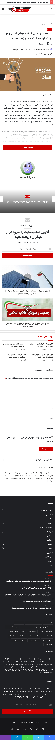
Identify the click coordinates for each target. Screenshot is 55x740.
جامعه (50, 519)
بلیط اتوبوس (21, 473)
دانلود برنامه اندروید (37, 478)
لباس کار (31, 659)
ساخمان (49, 536)
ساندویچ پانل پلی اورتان (12, 476)
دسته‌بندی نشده (46, 527)
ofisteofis (24, 659)
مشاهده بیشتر (28, 147)
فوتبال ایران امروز (46, 636)
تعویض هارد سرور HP (19, 664)
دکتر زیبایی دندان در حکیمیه (44, 659)
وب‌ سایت (50, 428)
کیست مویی (48, 644)
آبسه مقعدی (48, 623)
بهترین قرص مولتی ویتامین (44, 627)
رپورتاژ (49, 532)
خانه (49, 24)
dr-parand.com (24, 478)
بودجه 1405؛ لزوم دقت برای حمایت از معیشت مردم (27, 202)
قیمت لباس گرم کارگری (46, 670)
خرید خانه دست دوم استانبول (38, 476)
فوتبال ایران (14, 631)
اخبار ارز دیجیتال (46, 511)
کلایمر (14, 473)
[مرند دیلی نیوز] (21, 9)
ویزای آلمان (49, 478)
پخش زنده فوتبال (34, 640)
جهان (50, 523)
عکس (50, 549)
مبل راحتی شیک (47, 473)
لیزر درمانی (22, 636)
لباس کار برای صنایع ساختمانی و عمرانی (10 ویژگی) (21, 670)
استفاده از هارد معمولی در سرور (19, 662)
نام (52, 409)
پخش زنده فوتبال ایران (18, 640)
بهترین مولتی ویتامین (27, 627)
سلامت (49, 540)
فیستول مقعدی (33, 636)
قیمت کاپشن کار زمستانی (13, 667)
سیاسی (44, 24)
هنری (50, 561)
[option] (27, 199)
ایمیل (51, 418)
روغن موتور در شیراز (46, 631)
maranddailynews (43, 50)
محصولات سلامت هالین (46, 672)
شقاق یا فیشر (32, 631)
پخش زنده (12, 636)
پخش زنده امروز (47, 640)
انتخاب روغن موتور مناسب (33, 623)
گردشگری (48, 557)
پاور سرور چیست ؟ (14, 659)
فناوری (49, 553)
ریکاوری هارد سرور (28, 667)
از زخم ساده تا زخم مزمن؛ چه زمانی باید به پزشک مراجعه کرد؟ (29, 2)
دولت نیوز (24, 476)
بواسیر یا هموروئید (12, 627)
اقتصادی (49, 515)
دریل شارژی (39, 467)
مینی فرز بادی (48, 467)
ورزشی (49, 565)
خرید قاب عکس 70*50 (33, 473)
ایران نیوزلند (19, 623)
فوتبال (23, 631)
